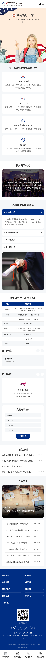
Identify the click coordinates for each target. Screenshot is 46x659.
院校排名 (28, 596)
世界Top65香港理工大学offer (12, 466)
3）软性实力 (10, 240)
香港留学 (28, 575)
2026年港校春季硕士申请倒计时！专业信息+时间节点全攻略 (19, 549)
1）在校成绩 (10, 212)
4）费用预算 (10, 247)
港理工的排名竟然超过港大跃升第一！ (19, 562)
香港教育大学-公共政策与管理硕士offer (17, 472)
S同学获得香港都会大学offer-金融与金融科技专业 (18, 461)
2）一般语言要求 (12, 232)
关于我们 (5, 603)
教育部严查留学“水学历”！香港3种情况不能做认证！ (19, 543)
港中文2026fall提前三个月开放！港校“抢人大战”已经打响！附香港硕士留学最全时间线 (19, 555)
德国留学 (28, 589)
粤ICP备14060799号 (23, 647)
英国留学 (28, 582)
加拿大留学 (6, 589)
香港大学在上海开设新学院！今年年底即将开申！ (19, 536)
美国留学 (5, 575)
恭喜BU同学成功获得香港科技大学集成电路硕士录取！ (18, 455)
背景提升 (5, 596)
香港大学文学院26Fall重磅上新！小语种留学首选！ (19, 524)
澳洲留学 (5, 582)
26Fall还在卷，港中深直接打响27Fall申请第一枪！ (19, 530)
